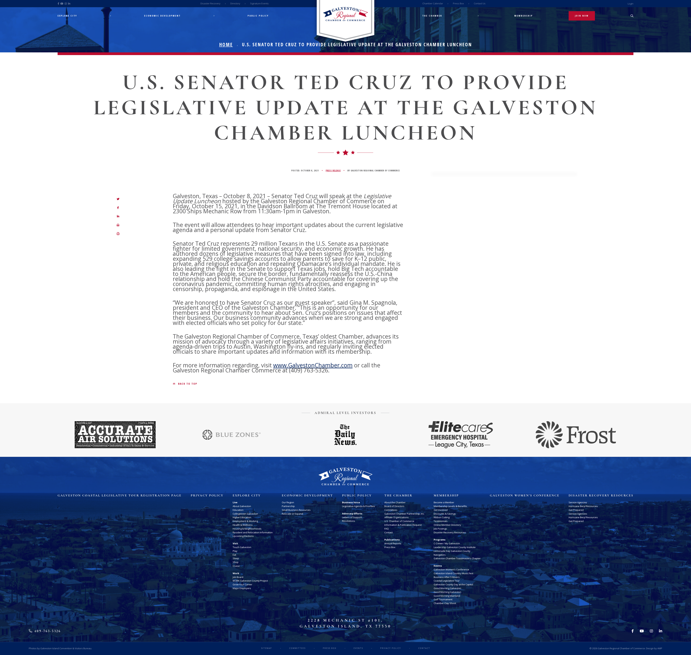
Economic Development (162, 16)
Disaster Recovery (210, 3)
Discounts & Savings (445, 513)
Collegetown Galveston (245, 513)
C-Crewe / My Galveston (447, 543)
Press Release (333, 170)
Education (238, 510)
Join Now (582, 15)
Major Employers (242, 588)
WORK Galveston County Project (250, 580)
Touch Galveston (242, 547)
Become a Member (444, 502)
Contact (388, 532)
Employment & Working (245, 521)
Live (235, 502)
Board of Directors (394, 506)
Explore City (67, 16)
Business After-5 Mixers (447, 577)
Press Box (458, 3)
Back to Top (187, 383)
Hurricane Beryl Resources (583, 506)
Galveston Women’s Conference (451, 569)
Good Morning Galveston (447, 588)
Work (236, 573)
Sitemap (266, 648)
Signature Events (259, 3)
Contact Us (479, 3)
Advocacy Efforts (352, 513)
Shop (235, 562)
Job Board (238, 577)
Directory (235, 3)
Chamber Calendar (432, 3)
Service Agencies (578, 502)
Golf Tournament (443, 599)
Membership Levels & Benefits (450, 506)
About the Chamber (395, 502)
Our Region (288, 502)
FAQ (386, 528)
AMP (659, 648)
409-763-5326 (47, 631)
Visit (235, 543)
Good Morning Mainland (447, 595)
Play (235, 551)
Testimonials (441, 521)
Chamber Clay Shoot (445, 603)
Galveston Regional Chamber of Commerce (621, 648)
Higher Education (242, 517)
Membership (523, 16)
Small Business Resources (296, 510)
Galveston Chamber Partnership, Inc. (404, 513)
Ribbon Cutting (442, 517)
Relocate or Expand (292, 513)
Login (630, 3)
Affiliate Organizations (396, 517)
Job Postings (440, 528)
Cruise (236, 566)
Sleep (236, 558)
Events (438, 565)
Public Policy (258, 16)
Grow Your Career (242, 584)
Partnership (288, 506)
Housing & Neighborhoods (247, 528)
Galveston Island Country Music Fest (453, 573)
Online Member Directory (447, 524)
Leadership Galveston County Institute (455, 547)
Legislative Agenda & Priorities (358, 506)
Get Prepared (576, 510)
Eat (234, 554)
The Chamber (432, 16)
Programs (439, 539)
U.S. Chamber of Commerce (399, 521)
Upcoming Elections (243, 536)
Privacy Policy (207, 495)
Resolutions (348, 521)
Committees (390, 510)
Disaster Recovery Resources (450, 532)
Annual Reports (392, 543)
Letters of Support (352, 517)
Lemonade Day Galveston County (452, 551)
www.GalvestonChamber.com (313, 365)
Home (226, 44)
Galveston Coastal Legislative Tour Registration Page (120, 495)
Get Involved (441, 510)
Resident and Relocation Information (253, 532)
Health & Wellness (243, 524)
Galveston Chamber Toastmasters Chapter (457, 558)
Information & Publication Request (403, 524)
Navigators (440, 554)
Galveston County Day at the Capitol (453, 584)
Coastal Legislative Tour (447, 580)
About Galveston (242, 506)
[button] (118, 234)
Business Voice (351, 502)
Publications (392, 539)
